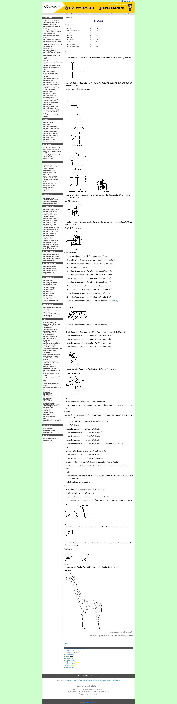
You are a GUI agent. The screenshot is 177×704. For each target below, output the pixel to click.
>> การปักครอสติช (69, 667)
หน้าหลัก (49, 14)
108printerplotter (116, 680)
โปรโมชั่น (127, 14)
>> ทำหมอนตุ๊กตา (69, 654)
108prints (75, 680)
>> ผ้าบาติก (68, 665)
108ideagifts (103, 680)
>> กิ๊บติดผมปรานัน (70, 650)
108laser (80, 680)
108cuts (85, 680)
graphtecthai (91, 680)
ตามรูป (114, 301)
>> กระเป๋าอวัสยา (69, 658)
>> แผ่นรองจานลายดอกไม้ (71, 652)
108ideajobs (69, 680)
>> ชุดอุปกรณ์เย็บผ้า (70, 660)
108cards (109, 680)
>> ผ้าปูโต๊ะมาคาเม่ (70, 663)
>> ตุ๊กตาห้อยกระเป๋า (70, 662)
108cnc (97, 680)
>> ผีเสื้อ (67, 656)
